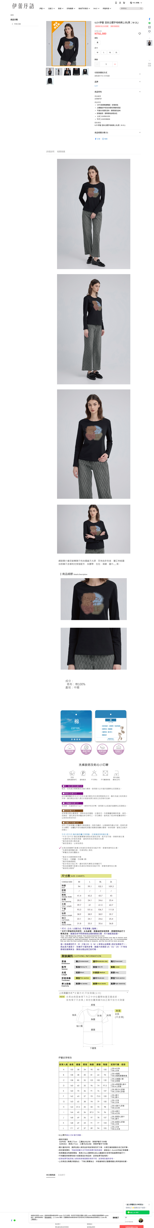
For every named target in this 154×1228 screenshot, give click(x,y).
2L (116, 52)
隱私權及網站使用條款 (62, 1227)
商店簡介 (58, 1224)
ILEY (96, 86)
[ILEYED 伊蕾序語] (23, 6)
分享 (98, 139)
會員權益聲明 (91, 1227)
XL (110, 52)
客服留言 (89, 1224)
